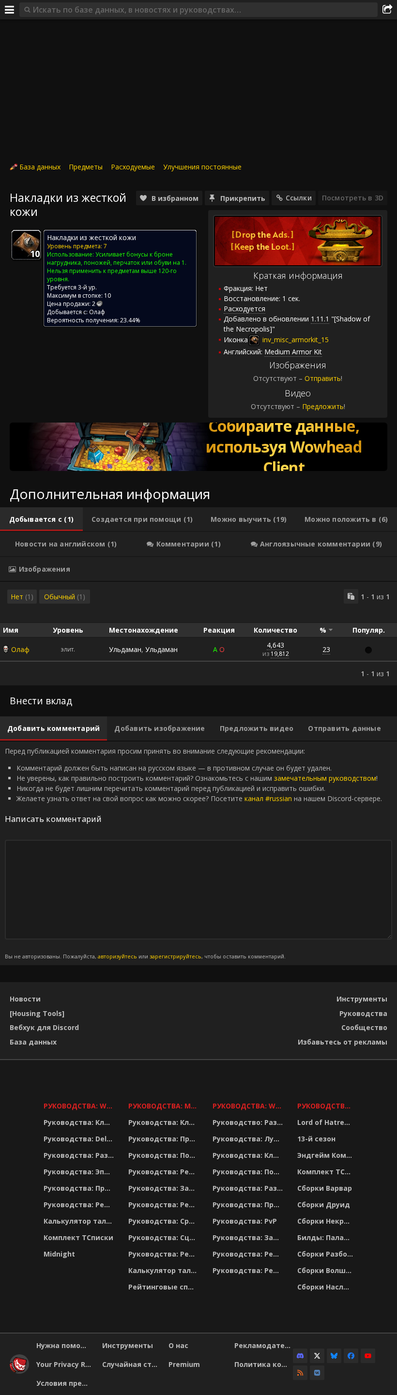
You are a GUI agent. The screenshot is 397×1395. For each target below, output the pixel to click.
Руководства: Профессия (80, 1188)
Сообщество (364, 1027)
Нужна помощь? (65, 1345)
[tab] (41, 519)
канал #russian (268, 798)
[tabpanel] (198, 633)
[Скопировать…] (351, 596)
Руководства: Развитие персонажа (80, 1155)
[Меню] (9, 9)
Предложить (323, 406)
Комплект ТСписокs (326, 1171)
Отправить (323, 378)
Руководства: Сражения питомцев (164, 1221)
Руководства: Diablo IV (326, 1105)
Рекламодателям (263, 1345)
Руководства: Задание (164, 1188)
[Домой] (19, 1371)
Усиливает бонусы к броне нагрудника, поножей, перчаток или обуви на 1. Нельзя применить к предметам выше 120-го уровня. (116, 266)
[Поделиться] (387, 9)
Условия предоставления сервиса (65, 1383)
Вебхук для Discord (44, 1027)
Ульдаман (125, 649)
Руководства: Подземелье (164, 1155)
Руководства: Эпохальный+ (80, 1171)
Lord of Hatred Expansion (326, 1122)
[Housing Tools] (37, 1013)
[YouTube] (368, 1356)
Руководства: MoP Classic (164, 1105)
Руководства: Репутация (164, 1204)
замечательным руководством (325, 778)
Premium (184, 1364)
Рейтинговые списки (164, 1286)
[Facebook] (351, 1356)
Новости (25, 998)
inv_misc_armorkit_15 (294, 339)
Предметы (86, 166)
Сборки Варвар (324, 1188)
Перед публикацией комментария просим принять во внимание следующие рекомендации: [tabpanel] (193, 853)
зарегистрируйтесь (175, 956)
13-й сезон (316, 1138)
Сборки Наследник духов (326, 1286)
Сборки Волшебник (326, 1270)
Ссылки (299, 197)
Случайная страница (131, 1364)
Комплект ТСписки (78, 1237)
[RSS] (300, 1372)
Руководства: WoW (80, 1105)
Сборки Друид (323, 1204)
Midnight (59, 1254)
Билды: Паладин (326, 1237)
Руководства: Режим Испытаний (164, 1254)
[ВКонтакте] (317, 1372)
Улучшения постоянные (202, 166)
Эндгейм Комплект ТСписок (326, 1155)
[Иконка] (26, 245)
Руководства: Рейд (79, 1204)
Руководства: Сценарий (164, 1237)
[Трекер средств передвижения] (198, 447)
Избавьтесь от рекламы (342, 1041)
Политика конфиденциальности (263, 1364)
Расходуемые (133, 166)
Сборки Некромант (326, 1221)
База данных (40, 166)
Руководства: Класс (80, 1122)
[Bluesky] (334, 1356)
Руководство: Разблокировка (249, 1122)
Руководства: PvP (245, 1221)
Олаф (20, 649)
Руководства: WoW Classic (249, 1105)
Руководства (363, 1013)
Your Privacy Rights (65, 1364)
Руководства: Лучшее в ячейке (249, 1138)
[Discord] (300, 1356)
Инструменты (361, 998)
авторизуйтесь (117, 956)
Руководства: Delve (79, 1138)
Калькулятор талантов (80, 1221)
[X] (317, 1356)
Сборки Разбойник (326, 1254)
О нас (178, 1345)
